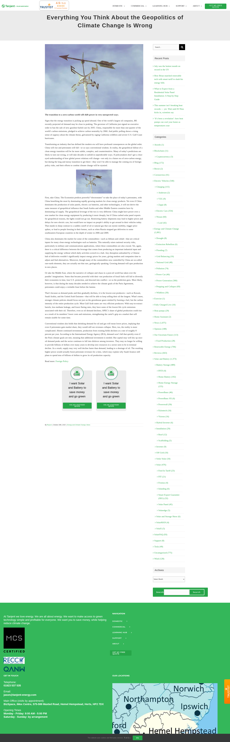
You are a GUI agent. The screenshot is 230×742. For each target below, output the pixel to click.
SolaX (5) (160, 528)
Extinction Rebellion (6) (166, 244)
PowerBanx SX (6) (166, 398)
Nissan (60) (161, 217)
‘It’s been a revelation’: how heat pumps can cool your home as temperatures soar (168, 122)
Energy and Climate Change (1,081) (166, 231)
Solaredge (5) (164, 510)
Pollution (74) (162, 268)
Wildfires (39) (162, 292)
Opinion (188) (160, 329)
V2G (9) (162, 199)
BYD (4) (162, 371)
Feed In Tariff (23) (166, 470)
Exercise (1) (159, 298)
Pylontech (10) (164, 410)
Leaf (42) (162, 223)
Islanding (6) (164, 489)
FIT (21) (162, 476)
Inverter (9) (161, 446)
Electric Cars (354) (164, 211)
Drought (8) (161, 238)
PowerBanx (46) (165, 392)
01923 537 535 (12, 685)
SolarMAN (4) (162, 522)
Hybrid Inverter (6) (164, 422)
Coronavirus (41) (161, 175)
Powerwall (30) (165, 404)
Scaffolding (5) (165, 440)
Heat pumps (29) (161, 310)
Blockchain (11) (161, 151)
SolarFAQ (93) (160, 534)
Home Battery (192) (167, 377)
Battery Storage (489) (165, 365)
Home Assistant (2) (162, 317)
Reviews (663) (160, 353)
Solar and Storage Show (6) (168, 516)
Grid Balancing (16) (165, 256)
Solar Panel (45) (165, 504)
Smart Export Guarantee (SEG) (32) (168, 497)
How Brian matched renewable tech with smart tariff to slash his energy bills (168, 79)
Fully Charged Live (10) (164, 304)
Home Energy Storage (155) (168, 385)
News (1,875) (160, 323)
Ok (137, 738)
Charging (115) (163, 187)
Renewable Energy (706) (165, 347)
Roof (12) (162, 434)
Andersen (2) (164, 192)
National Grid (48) (164, 262)
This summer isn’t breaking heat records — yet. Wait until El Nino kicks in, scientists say (169, 109)
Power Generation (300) (166, 280)
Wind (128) (159, 558)
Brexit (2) (158, 169)
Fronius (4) (163, 483)
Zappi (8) (162, 205)
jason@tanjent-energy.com (20, 694)
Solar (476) (161, 464)
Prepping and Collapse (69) (168, 286)
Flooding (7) (161, 250)
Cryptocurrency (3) (164, 156)
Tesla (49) (158, 546)
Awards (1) (159, 144)
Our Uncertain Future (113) (166, 335)
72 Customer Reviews (60, 8)
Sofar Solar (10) (163, 459)
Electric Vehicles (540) (164, 181)
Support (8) (159, 540)
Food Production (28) (165, 341)
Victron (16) (163, 416)
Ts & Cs (127, 738)
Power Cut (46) (163, 274)
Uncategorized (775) (163, 553)
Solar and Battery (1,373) (165, 359)
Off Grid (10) (162, 452)
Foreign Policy (62, 361)
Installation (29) (163, 428)
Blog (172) (159, 163)
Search (160, 592)
